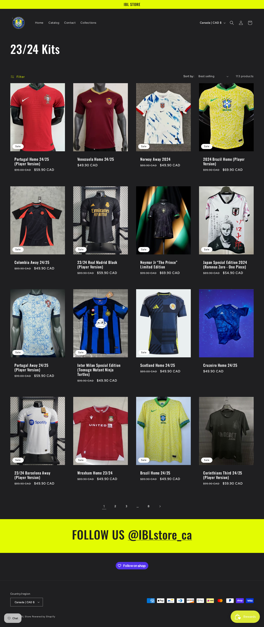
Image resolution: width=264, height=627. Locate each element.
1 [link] (104, 506)
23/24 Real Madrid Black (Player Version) (97, 264)
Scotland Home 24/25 (157, 365)
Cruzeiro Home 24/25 (220, 365)
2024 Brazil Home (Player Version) (224, 161)
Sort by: (188, 76)
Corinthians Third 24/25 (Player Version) (222, 475)
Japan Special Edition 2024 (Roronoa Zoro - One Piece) (225, 264)
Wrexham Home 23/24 (95, 473)
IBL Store (25, 616)
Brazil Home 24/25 (155, 473)
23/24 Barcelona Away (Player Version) (32, 475)
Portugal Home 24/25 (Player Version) (31, 161)
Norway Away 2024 (155, 159)
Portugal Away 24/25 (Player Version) (31, 367)
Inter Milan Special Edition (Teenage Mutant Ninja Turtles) (99, 369)
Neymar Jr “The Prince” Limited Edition (158, 264)
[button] (231, 22)
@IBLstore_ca (160, 534)
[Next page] (159, 506)
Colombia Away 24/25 (32, 262)
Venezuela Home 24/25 (95, 159)
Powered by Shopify (43, 616)
